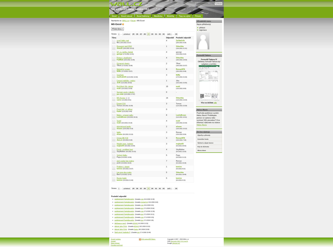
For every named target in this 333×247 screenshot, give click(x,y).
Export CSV (121, 104)
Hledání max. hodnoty (125, 144)
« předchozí (126, 34)
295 (133, 34)
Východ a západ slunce (205, 143)
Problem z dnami (123, 167)
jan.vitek (120, 94)
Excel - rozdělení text (125, 149)
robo (142, 199)
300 (152, 34)
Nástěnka (158, 16)
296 (137, 34)
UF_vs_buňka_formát (125, 52)
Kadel (119, 111)
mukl (119, 88)
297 (141, 34)
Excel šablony (143, 16)
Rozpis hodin (121, 178)
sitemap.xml (176, 243)
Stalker (136, 229)
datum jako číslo (120, 226)
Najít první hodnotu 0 (122, 232)
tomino (119, 169)
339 (176, 34)
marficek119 (121, 77)
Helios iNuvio (202, 125)
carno (119, 100)
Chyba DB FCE (122, 138)
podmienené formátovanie (124, 199)
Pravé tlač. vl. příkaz (124, 109)
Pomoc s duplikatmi (124, 58)
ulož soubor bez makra (125, 161)
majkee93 (120, 146)
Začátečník (180, 41)
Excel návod (126, 16)
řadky (119, 132)
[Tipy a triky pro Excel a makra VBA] (128, 4)
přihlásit (202, 28)
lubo (142, 208)
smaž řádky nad (123, 41)
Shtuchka (180, 46)
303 (164, 34)
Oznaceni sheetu (123, 63)
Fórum (198, 16)
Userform (120, 75)
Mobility (170, 16)
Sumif (119, 121)
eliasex (119, 128)
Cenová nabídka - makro (126, 81)
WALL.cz (125, 21)
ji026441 (135, 223)
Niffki (119, 71)
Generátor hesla (202, 139)
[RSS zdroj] (123, 24)
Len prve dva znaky (124, 172)
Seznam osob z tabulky (126, 92)
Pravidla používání (117, 245)
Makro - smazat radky (125, 115)
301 (156, 34)
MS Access (121, 98)
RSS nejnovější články (148, 239)
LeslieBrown (122, 117)
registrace (203, 30)
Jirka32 (119, 48)
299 (148, 34)
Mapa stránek (115, 243)
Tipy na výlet (184, 16)
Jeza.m (119, 140)
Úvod (114, 16)
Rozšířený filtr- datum (125, 86)
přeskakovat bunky (124, 127)
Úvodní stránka (116, 239)
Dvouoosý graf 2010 (124, 46)
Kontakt (113, 241)
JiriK (118, 83)
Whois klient (201, 150)
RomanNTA (180, 69)
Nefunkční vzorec (123, 69)
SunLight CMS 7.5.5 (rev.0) (179, 241)
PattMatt (120, 60)
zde (215, 103)
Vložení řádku (122, 155)
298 (145, 34)
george (119, 54)
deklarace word (120, 223)
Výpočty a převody (203, 135)
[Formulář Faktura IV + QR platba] (209, 100)
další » (169, 34)
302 (160, 34)
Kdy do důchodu (203, 146)
